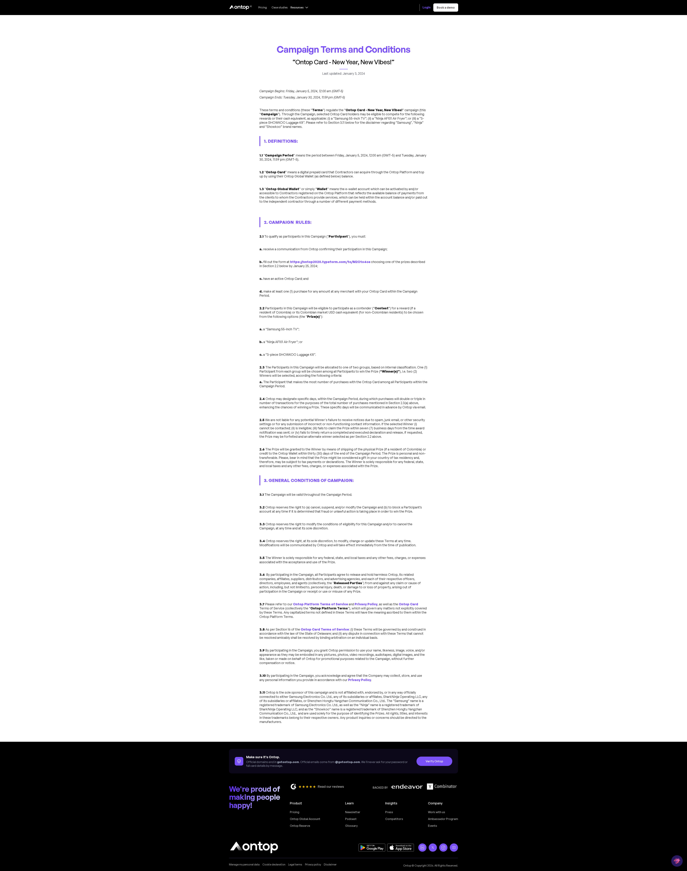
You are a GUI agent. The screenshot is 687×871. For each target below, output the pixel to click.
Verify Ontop (434, 761)
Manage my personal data (244, 864)
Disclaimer (330, 864)
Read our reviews (331, 786)
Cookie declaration (273, 864)
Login (426, 7)
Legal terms (295, 864)
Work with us (436, 812)
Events (432, 825)
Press (389, 812)
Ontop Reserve (300, 825)
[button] (299, 7)
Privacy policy (313, 864)
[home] (240, 7)
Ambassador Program (443, 819)
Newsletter (352, 812)
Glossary (351, 825)
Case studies (280, 7)
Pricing (262, 7)
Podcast (351, 819)
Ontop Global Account (305, 819)
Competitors (394, 819)
